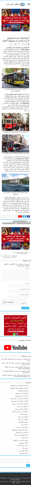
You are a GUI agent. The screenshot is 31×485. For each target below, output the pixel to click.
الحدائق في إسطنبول (22, 432)
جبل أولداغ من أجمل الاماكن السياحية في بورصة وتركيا (10, 256)
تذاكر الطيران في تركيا (21, 435)
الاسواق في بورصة (22, 406)
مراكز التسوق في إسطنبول (20, 430)
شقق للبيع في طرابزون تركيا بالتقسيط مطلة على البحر (15, 359)
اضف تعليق (12, 44)
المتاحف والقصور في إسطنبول (19, 388)
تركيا (19, 478)
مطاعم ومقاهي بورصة (21, 409)
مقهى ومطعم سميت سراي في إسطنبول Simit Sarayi (20, 252)
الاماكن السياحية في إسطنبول (19, 385)
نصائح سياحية (24, 414)
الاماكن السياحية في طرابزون (19, 398)
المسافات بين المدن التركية (20, 411)
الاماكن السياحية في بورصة (20, 404)
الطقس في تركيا (23, 417)
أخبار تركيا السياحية (22, 445)
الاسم (27, 283)
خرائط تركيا (24, 424)
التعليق (27, 268)
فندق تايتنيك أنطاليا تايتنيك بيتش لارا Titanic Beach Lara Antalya (17, 367)
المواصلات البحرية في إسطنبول (9, 223)
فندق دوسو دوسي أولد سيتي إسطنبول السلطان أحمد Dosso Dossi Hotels (16, 375)
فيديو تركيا (25, 448)
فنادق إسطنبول (23, 443)
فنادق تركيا (25, 437)
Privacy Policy (15, 479)
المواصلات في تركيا (22, 44)
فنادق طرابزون (23, 450)
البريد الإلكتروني (24, 289)
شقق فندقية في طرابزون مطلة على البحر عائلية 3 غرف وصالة (16, 363)
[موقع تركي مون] (15, 4)
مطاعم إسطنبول (23, 390)
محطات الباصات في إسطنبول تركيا (23, 223)
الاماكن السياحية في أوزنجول (19, 401)
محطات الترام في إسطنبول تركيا (20, 221)
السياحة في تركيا (23, 419)
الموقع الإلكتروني (24, 294)
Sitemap (3, 478)
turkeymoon (24, 43)
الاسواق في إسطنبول (21, 393)
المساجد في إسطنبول (21, 396)
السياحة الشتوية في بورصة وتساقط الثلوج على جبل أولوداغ (16, 371)
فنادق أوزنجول (24, 453)
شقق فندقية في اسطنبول (20, 440)
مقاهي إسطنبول (23, 422)
